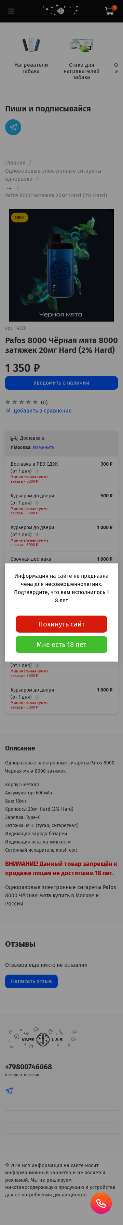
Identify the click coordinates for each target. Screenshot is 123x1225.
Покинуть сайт (61, 624)
